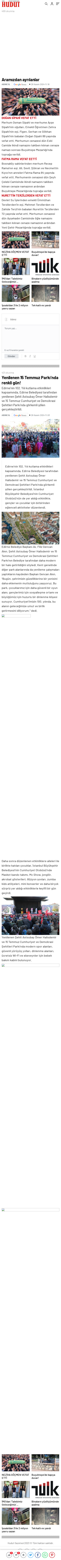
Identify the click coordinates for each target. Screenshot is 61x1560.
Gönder (11, 356)
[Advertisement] (30, 45)
